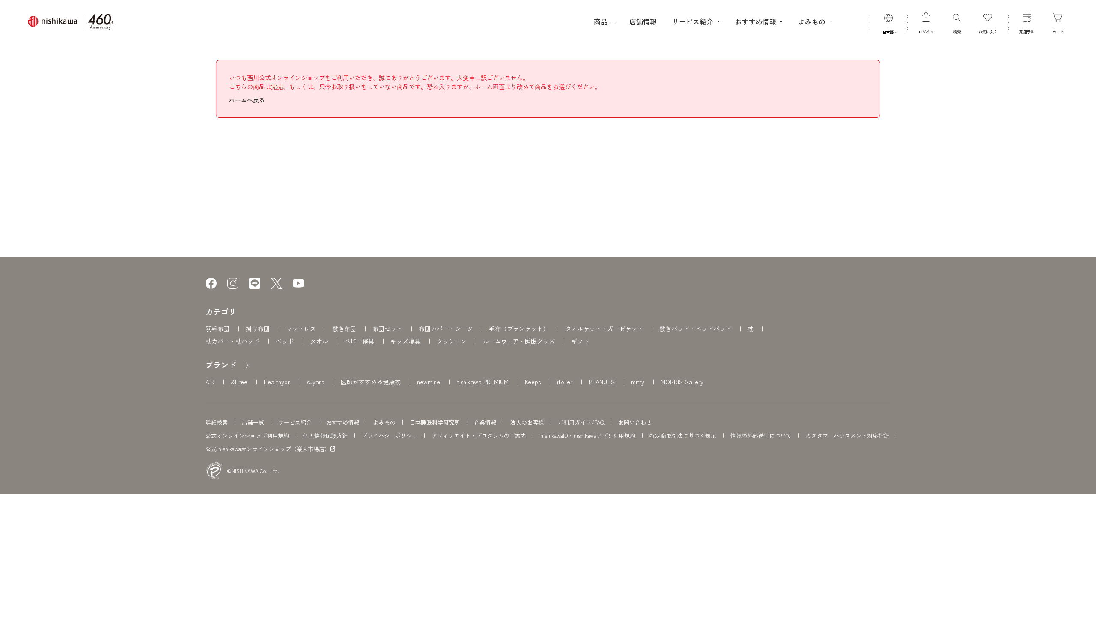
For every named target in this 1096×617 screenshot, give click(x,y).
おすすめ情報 (342, 422)
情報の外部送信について (761, 435)
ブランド (221, 364)
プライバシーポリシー (389, 435)
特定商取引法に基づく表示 (682, 435)
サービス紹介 (295, 422)
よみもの (384, 422)
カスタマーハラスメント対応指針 (847, 435)
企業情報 (485, 422)
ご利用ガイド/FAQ (581, 422)
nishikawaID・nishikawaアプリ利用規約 (587, 435)
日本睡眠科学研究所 (435, 422)
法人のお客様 (527, 422)
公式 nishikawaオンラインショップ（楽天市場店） (268, 449)
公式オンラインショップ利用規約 (247, 435)
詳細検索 (217, 422)
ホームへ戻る (247, 100)
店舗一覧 (253, 422)
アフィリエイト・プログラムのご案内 (479, 435)
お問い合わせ (635, 422)
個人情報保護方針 (325, 435)
